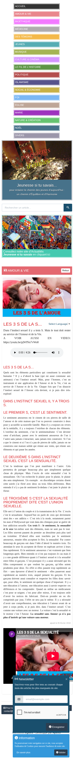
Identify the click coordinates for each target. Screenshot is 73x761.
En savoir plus (23, 752)
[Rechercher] (68, 207)
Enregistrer (57, 726)
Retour (65, 270)
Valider (62, 752)
